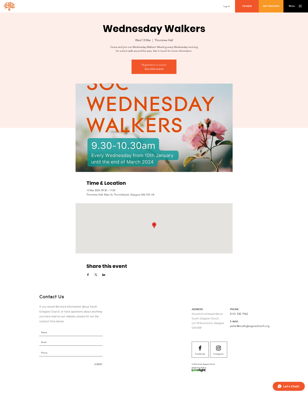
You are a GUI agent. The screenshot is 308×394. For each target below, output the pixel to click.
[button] (292, 6)
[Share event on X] (95, 274)
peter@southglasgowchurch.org (250, 326)
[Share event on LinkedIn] (103, 274)
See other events (154, 68)
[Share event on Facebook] (88, 274)
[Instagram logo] (218, 348)
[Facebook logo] (200, 348)
